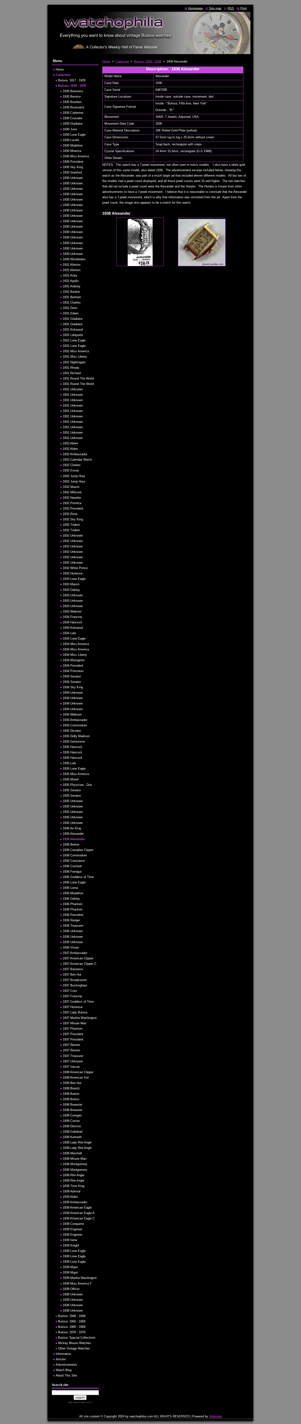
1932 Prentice (72, 503)
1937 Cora (70, 991)
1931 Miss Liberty (75, 356)
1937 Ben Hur (72, 974)
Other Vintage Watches (74, 1348)
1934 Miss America (76, 644)
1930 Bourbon (72, 102)
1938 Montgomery (75, 1164)
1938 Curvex (71, 1121)
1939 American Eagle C (79, 1218)
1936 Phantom (73, 904)
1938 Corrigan (72, 1115)
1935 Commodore (75, 725)
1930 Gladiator (73, 123)
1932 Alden (70, 449)
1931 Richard (72, 373)
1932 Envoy (71, 470)
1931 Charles (72, 302)
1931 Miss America (76, 351)
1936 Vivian (71, 947)
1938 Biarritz (71, 1088)
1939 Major (70, 1267)
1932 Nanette (72, 497)
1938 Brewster (72, 1104)
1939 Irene (70, 1240)
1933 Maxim (71, 584)
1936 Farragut (72, 871)
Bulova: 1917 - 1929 (71, 80)
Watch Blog (63, 1370)
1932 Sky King (73, 519)
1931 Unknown (73, 389)
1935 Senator (72, 790)
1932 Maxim (71, 487)
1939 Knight (71, 1245)
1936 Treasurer (73, 925)
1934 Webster (72, 714)
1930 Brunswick (73, 107)
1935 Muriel (71, 779)
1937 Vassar (71, 1066)
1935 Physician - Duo (77, 785)
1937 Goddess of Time (78, 1001)
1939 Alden (70, 1197)
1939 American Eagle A (79, 1213)
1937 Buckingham (75, 985)
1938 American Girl (76, 1077)
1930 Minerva (72, 151)
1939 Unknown (73, 1294)
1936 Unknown (73, 931)
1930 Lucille (71, 140)
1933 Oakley (71, 590)
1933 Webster (72, 611)
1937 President (73, 1034)
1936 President (73, 915)
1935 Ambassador (75, 720)
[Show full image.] (140, 242)
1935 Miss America (76, 774)
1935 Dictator (72, 730)
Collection (122, 61)
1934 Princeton (73, 671)
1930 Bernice (72, 96)
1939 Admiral (71, 1191)
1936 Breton (71, 844)
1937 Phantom (73, 1028)
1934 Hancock (72, 622)
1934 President (73, 665)
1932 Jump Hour (74, 476)
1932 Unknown (73, 535)
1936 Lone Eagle (74, 882)
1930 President (73, 161)
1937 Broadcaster (75, 980)
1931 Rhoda (71, 367)
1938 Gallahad (72, 1131)
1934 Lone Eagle (74, 638)
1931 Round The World (78, 378)
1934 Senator (72, 676)
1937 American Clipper (78, 958)
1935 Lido (69, 763)
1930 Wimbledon (74, 259)
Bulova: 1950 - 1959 (71, 1321)
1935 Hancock (72, 747)
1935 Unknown (73, 801)
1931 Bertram (72, 297)
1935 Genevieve (74, 741)
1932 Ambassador (75, 454)
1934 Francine (72, 617)
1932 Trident (71, 524)
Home (106, 61)
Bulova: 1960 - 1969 (71, 1327)
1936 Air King (72, 828)
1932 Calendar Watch (77, 459)
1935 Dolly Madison (76, 736)
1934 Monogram (74, 660)
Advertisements (66, 1364)
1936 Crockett (72, 866)
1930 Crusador (73, 118)
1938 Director (72, 1126)
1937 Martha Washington (80, 1018)
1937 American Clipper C (79, 963)
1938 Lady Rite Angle (77, 1142)
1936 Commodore (75, 855)
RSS (231, 8)
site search (74, 1402)
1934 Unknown (73, 692)
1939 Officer (71, 1289)
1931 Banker (71, 291)
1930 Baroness (73, 91)
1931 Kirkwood (73, 329)
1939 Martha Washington (80, 1278)
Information (63, 1354)
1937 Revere (71, 1045)
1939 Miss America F (77, 1283)
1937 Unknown (73, 1061)
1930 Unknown (73, 178)
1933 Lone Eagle (74, 579)
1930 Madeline (73, 145)
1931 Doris (70, 308)
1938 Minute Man (74, 1158)
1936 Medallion (73, 893)
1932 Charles (72, 465)
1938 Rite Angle (73, 1175)
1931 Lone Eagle (74, 340)
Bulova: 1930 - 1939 (147, 61)
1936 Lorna (70, 888)
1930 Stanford (72, 172)
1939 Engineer (72, 1229)
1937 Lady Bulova (75, 1012)
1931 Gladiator (73, 318)
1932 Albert (70, 443)
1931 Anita (70, 275)
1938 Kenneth (72, 1137)
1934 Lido (69, 633)
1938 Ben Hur (72, 1083)
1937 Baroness (73, 969)
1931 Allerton (71, 264)
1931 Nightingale (74, 362)
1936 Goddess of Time (78, 877)
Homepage (195, 8)
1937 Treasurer (73, 1056)
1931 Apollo (71, 281)
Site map (215, 8)
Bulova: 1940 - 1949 (71, 1316)
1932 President (73, 508)
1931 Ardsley (71, 286)
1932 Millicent (72, 492)
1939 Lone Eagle (74, 1251)
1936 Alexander (73, 833)
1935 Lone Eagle (74, 768)
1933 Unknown (73, 595)
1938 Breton (71, 1094)
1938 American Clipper (78, 1072)
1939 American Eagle (77, 1207)
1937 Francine (72, 996)
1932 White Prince (75, 568)
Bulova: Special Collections (76, 1337)
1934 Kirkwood (73, 627)
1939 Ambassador (75, 1202)
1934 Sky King (73, 687)
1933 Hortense (73, 573)
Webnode (215, 1416)
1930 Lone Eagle (74, 134)
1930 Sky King (73, 167)
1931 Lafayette (73, 335)
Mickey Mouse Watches (74, 1343)
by (86, 1402)
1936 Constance (74, 860)
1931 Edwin (71, 313)
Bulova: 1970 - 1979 (71, 1332)
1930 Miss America (76, 156)
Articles (61, 1359)
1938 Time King (73, 1186)
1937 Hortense (73, 1007)
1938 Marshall (72, 1153)
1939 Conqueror (73, 1224)
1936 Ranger (71, 920)
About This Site (66, 1375)
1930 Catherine (73, 113)
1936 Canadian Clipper (78, 850)
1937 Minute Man (74, 1023)
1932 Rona (70, 514)
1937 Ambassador (75, 953)
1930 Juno (70, 129)
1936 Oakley (71, 898)
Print (243, 8)
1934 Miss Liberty (75, 655)
